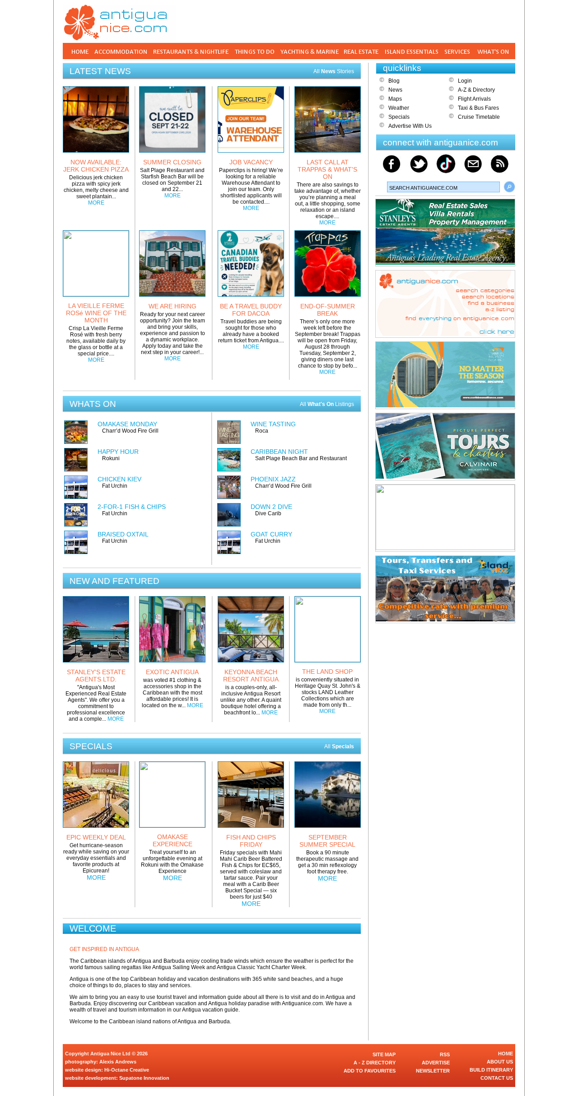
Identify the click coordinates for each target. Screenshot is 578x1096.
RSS (445, 1054)
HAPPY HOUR (118, 451)
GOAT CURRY (271, 534)
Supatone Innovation (144, 1078)
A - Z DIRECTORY (375, 1062)
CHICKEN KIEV (119, 479)
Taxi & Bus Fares (478, 108)
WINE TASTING (273, 424)
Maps (395, 99)
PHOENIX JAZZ (273, 479)
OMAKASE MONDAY (127, 424)
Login (465, 81)
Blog (394, 81)
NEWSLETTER (433, 1070)
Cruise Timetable (479, 117)
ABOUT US (500, 1061)
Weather (398, 108)
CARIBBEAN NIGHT (279, 451)
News (395, 90)
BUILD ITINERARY (491, 1070)
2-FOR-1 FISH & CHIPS (132, 506)
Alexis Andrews (117, 1061)
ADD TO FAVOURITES (370, 1070)
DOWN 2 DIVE (271, 506)
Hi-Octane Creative (126, 1070)
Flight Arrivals (474, 99)
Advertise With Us (410, 126)
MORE (96, 203)
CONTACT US (496, 1078)
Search (509, 187)
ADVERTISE (436, 1062)
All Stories (333, 71)
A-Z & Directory (476, 90)
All (339, 746)
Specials (399, 117)
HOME (505, 1053)
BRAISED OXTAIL (123, 534)
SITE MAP (384, 1054)
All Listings (327, 404)
